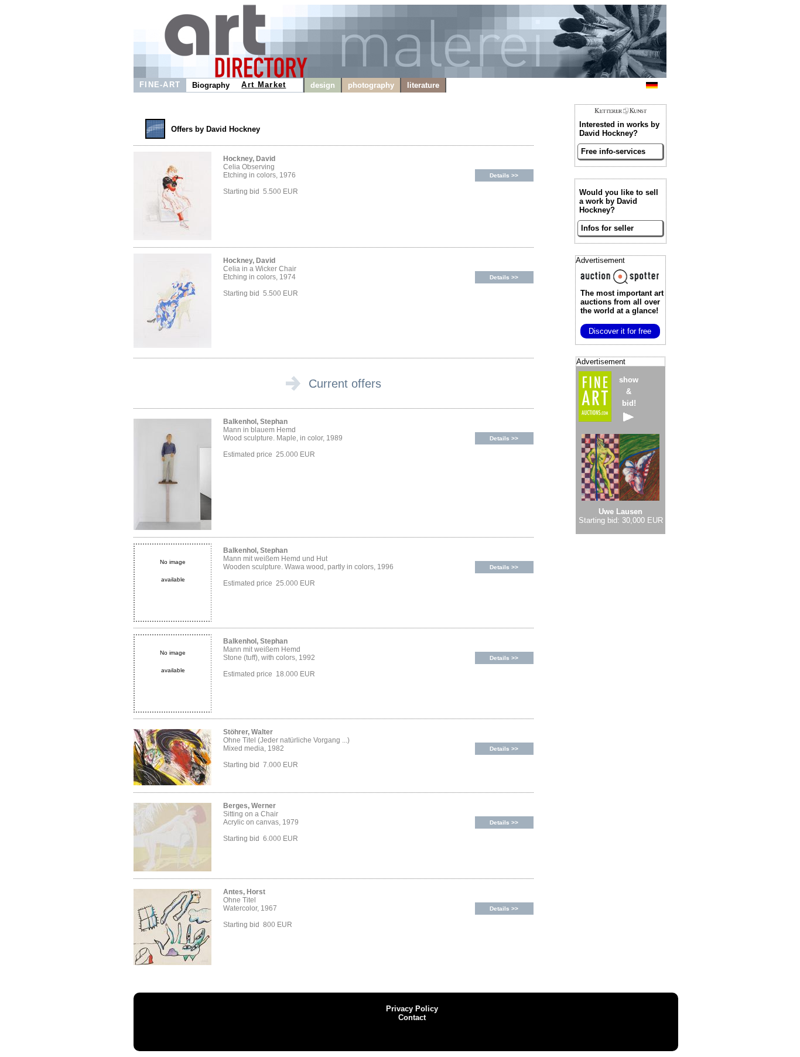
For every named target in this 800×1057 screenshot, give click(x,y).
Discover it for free (620, 331)
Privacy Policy (412, 1008)
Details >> (504, 175)
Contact (412, 1017)
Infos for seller (607, 228)
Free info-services (613, 151)
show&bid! (628, 391)
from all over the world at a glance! (622, 302)
